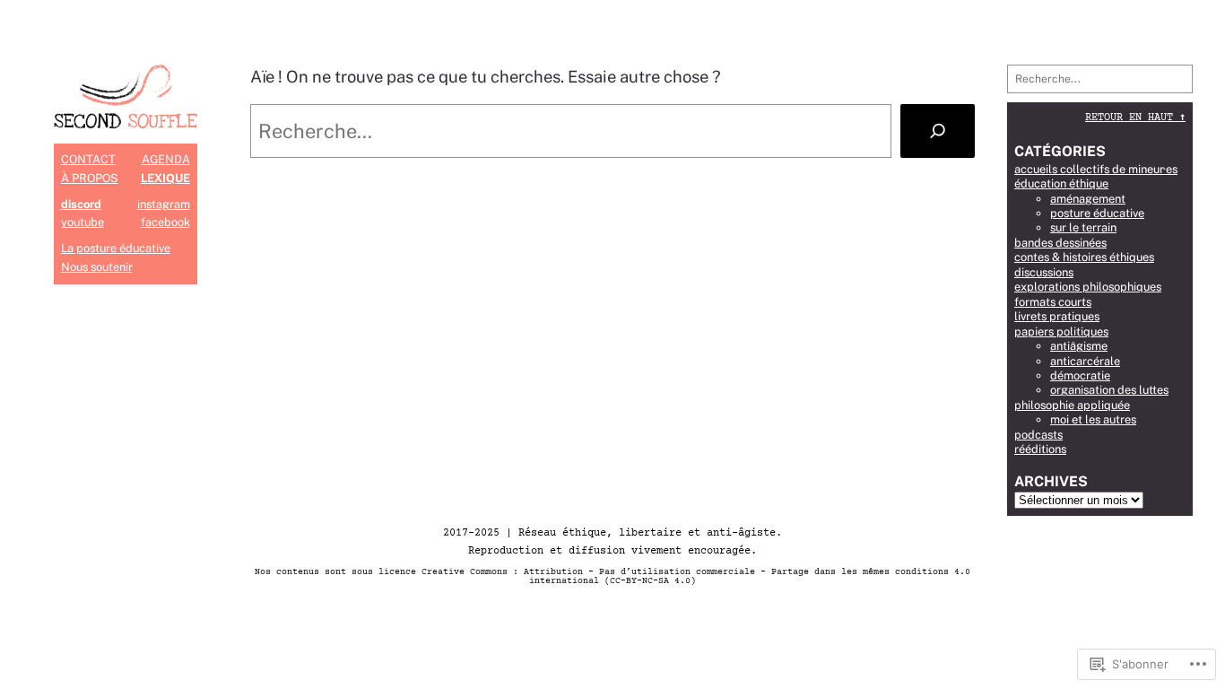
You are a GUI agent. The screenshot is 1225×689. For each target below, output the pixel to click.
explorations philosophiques (1087, 286)
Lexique (165, 178)
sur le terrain (1083, 227)
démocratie (1080, 375)
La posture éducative (115, 248)
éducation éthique (1061, 183)
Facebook (165, 222)
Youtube (82, 222)
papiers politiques (1061, 331)
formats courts (1052, 302)
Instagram (163, 204)
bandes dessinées (1060, 242)
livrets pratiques (1056, 316)
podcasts (1038, 434)
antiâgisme (1079, 346)
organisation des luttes (1109, 390)
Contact (88, 159)
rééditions (1040, 449)
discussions (1043, 272)
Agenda (166, 159)
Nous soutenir (97, 267)
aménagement (1087, 198)
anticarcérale (1085, 361)
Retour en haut (1135, 118)
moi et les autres (1093, 419)
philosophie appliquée (1072, 405)
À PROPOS (89, 178)
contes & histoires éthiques (1084, 257)
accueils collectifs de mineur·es (1095, 169)
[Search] (937, 130)
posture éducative (1097, 213)
